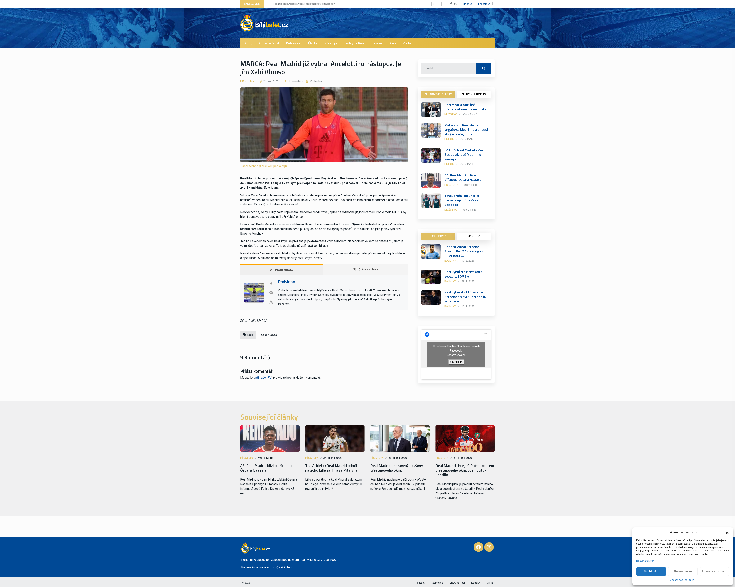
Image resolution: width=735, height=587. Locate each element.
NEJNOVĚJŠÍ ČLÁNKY (438, 94)
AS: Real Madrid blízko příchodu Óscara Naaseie (463, 177)
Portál (407, 43)
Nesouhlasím (683, 571)
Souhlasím (651, 571)
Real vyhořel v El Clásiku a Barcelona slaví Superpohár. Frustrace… (465, 297)
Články (313, 43)
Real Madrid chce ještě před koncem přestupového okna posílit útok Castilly (464, 470)
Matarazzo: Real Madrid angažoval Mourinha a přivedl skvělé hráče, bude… (466, 130)
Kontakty (475, 582)
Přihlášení (467, 3)
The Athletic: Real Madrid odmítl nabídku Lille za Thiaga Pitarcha (331, 468)
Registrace (484, 3)
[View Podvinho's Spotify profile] (271, 292)
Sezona (377, 43)
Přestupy (331, 43)
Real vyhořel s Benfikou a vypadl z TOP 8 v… (463, 274)
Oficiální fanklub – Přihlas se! (280, 43)
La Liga (449, 139)
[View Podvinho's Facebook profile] (271, 283)
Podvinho (315, 81)
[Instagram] (489, 547)
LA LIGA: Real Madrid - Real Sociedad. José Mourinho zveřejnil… (464, 155)
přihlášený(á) (263, 377)
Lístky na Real (355, 43)
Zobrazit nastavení (714, 571)
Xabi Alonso (269, 335)
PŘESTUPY (474, 236)
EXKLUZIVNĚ (438, 236)
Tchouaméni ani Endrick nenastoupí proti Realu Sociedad (462, 200)
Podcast (420, 582)
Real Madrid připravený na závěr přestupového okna (396, 468)
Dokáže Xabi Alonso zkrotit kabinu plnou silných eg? (299, 3)
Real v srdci (437, 582)
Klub (393, 43)
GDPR (692, 580)
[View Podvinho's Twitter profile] (271, 301)
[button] (727, 532)
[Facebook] (478, 547)
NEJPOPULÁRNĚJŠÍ (474, 94)
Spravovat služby (645, 561)
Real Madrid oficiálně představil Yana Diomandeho (465, 107)
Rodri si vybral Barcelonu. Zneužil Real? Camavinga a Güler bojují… (463, 251)
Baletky (450, 260)
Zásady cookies (678, 580)
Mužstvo (450, 114)
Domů (248, 43)
